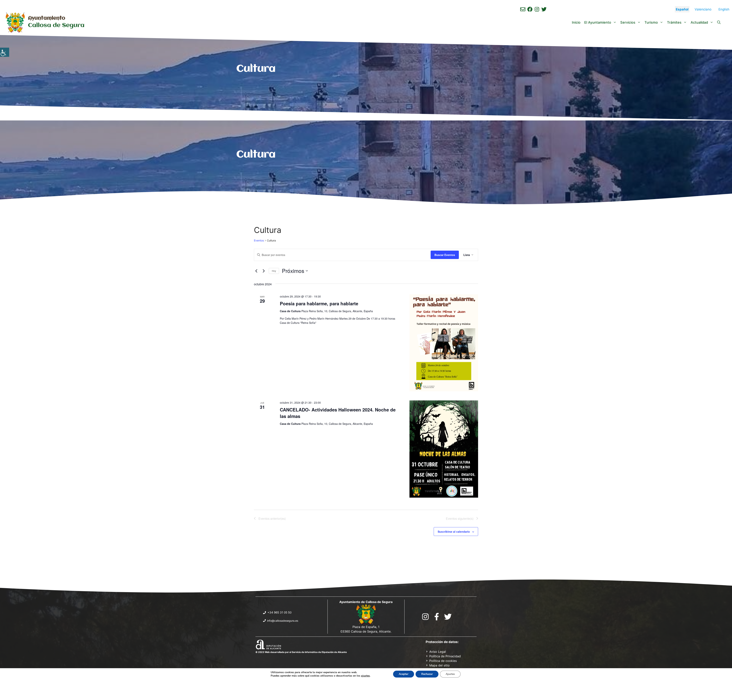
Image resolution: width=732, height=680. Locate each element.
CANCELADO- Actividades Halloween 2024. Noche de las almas (338, 412)
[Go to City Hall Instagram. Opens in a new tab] (425, 616)
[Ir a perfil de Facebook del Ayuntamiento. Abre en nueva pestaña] (529, 9)
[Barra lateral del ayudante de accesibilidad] (4, 52)
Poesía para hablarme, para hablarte (319, 303)
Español (682, 9)
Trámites (674, 22)
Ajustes (450, 674)
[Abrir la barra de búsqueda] (718, 22)
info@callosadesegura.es (282, 620)
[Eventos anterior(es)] (256, 271)
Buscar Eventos (444, 255)
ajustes (365, 676)
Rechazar (427, 674)
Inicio (576, 22)
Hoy (274, 270)
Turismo (651, 22)
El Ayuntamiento (597, 22)
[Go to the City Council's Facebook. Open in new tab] (436, 616)
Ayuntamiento (46, 18)
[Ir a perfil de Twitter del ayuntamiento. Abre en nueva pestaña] (543, 9)
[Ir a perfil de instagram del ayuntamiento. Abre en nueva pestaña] (536, 9)
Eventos (259, 240)
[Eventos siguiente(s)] (263, 271)
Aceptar (403, 674)
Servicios (627, 22)
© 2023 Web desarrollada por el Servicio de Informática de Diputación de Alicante (301, 652)
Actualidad (699, 22)
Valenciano (703, 9)
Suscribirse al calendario (454, 531)
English (723, 9)
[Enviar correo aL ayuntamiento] (522, 9)
